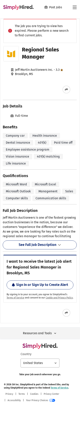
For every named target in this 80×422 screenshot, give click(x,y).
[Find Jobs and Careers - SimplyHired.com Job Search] (18, 7)
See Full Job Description (37, 245)
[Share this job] (66, 89)
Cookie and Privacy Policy (59, 297)
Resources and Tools (37, 333)
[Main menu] (74, 7)
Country (26, 354)
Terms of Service (15, 297)
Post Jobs (55, 7)
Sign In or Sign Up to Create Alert (42, 285)
